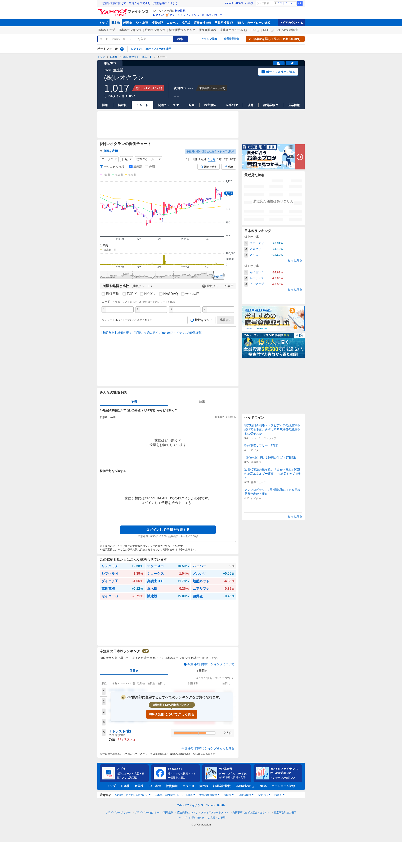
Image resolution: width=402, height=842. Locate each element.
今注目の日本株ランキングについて (210, 664)
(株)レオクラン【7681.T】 (137, 56)
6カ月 (211, 159)
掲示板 (186, 22)
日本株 (115, 22)
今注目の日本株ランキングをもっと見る (208, 748)
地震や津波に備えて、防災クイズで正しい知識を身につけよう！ (141, 3)
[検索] (300, 3)
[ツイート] (292, 63)
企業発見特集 (231, 38)
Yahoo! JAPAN (234, 3)
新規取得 (180, 10)
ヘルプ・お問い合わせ (191, 817)
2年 (225, 159)
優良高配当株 (207, 30)
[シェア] (279, 63)
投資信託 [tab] (263, 794)
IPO (253, 30)
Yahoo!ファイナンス (190, 805)
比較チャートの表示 (220, 286)
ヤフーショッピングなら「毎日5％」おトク (195, 15)
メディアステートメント (215, 812)
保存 (230, 166)
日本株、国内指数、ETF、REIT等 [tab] (174, 794)
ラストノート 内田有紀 (287, 3)
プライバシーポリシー (118, 812)
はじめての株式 (287, 30)
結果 (202, 401)
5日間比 (202, 670)
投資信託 (157, 22)
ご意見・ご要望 (216, 817)
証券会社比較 (202, 22)
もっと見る (294, 260)
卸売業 (118, 70)
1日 (188, 159)
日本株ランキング (130, 30)
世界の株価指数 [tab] (208, 794)
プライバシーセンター (147, 812)
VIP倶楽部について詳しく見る (172, 714)
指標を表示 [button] (110, 151)
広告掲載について (187, 812)
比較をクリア (204, 320)
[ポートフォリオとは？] (122, 49)
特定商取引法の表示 (285, 812)
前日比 (134, 670)
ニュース (172, 22)
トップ (103, 22)
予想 (134, 401)
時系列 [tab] (278, 794)
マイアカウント (289, 22)
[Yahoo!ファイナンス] (124, 10)
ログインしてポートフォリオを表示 (151, 48)
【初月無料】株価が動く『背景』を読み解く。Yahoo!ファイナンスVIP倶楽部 (151, 332)
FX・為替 (141, 22)
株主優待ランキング (182, 30)
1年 (219, 159)
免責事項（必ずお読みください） (251, 812)
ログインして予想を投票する (168, 529)
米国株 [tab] (227, 794)
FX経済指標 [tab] (244, 794)
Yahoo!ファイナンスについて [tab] (131, 794)
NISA (240, 22)
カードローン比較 (259, 22)
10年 (233, 159)
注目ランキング (155, 30)
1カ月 (202, 159)
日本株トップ (106, 30)
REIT (266, 30)
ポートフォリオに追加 (280, 71)
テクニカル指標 (114, 166)
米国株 (127, 22)
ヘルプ (249, 3)
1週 (194, 159)
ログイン (158, 14)
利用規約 (168, 812)
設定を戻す (210, 166)
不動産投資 (222, 22)
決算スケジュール (231, 30)
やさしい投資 (209, 38)
